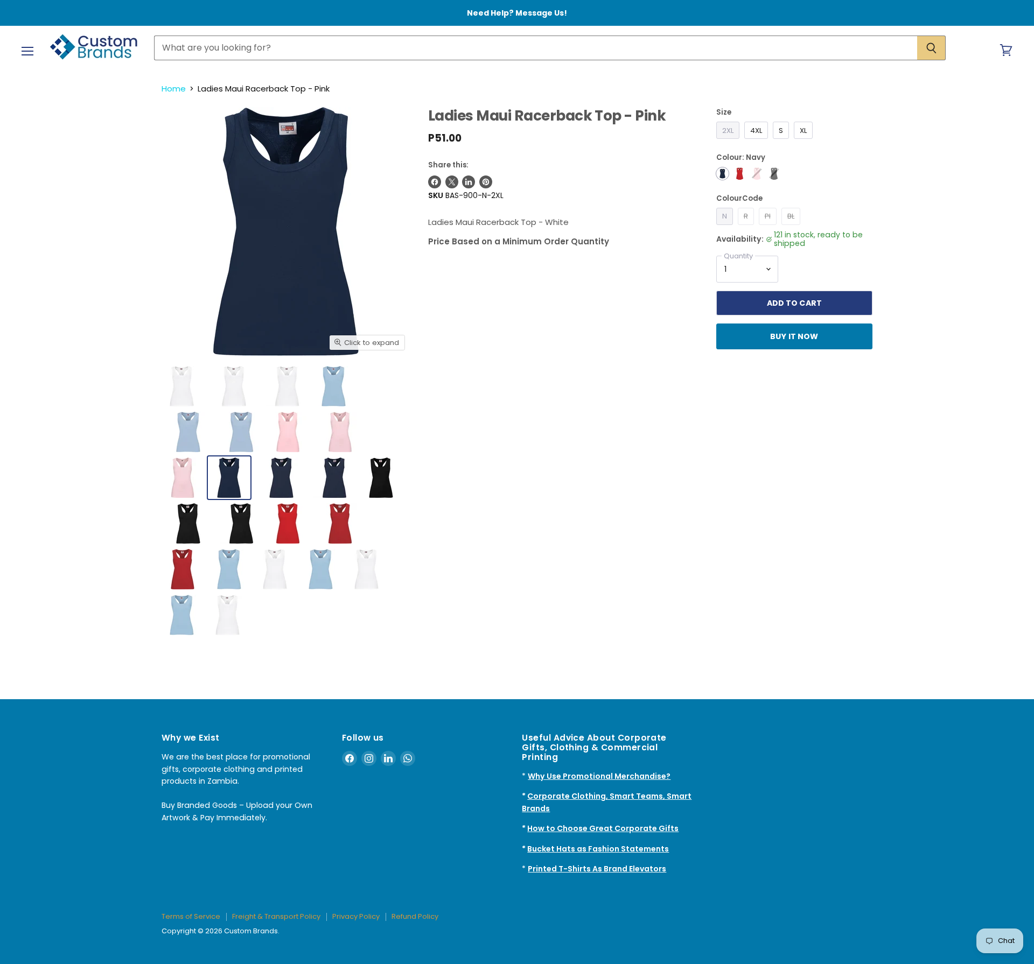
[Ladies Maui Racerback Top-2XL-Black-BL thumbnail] (381, 477)
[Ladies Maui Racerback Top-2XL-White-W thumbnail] (181, 386)
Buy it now (794, 336)
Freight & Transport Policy (276, 916)
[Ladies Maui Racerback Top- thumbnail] (234, 386)
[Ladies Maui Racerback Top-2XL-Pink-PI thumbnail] (288, 432)
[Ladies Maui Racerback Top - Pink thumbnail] (229, 569)
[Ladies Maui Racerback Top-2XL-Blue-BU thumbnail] (333, 386)
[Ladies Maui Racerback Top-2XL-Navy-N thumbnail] (229, 477)
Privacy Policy (356, 916)
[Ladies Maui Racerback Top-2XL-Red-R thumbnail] (288, 523)
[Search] (931, 48)
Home (174, 88)
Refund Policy (415, 916)
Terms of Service (191, 916)
